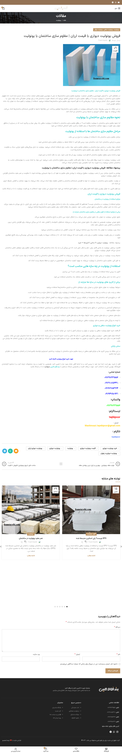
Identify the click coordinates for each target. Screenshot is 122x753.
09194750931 (111, 393)
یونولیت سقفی (108, 30)
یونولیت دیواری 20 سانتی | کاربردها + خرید (93, 243)
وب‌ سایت (36, 654)
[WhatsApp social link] (115, 2)
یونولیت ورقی (98, 30)
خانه (65, 20)
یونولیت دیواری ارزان (35, 448)
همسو (4, 740)
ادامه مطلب (91, 556)
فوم (94, 534)
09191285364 (111, 388)
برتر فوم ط (56, 366)
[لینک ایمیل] (118, 2)
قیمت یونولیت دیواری (88, 448)
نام (118, 654)
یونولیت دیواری (54, 448)
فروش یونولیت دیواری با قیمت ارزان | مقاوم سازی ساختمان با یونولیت (73, 168)
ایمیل (77, 654)
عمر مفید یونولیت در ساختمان (31, 538)
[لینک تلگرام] (112, 2)
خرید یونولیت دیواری (110, 448)
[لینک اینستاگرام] (117, 732)
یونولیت (58, 20)
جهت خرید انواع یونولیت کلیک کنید (61, 359)
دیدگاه (117, 627)
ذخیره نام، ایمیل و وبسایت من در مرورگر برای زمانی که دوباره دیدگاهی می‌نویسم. (88, 664)
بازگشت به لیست (61, 464)
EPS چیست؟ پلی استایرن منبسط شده (91, 538)
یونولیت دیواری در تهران (109, 453)
